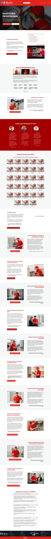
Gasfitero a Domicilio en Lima (33, 36)
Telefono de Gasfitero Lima (15, 251)
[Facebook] (31, 533)
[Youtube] (36, 533)
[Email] (33, 534)
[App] (34, 534)
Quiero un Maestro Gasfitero (12, 329)
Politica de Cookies (12, 534)
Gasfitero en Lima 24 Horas (33, 38)
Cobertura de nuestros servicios (34, 40)
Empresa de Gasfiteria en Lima (33, 41)
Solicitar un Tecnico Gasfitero (15, 353)
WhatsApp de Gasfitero (11, 380)
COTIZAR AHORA (6, 24)
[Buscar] (29, 2)
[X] (33, 533)
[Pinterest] (37, 533)
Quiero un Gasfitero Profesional (12, 434)
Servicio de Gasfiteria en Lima (33, 37)
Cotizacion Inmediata (11, 278)
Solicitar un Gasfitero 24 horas (15, 302)
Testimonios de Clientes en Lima (34, 39)
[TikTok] (31, 534)
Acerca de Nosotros (22, 534)
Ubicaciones (21, 533)
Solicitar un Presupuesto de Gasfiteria (13, 485)
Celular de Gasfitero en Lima (15, 405)
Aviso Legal (11, 533)
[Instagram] (34, 533)
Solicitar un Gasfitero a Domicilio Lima (13, 227)
